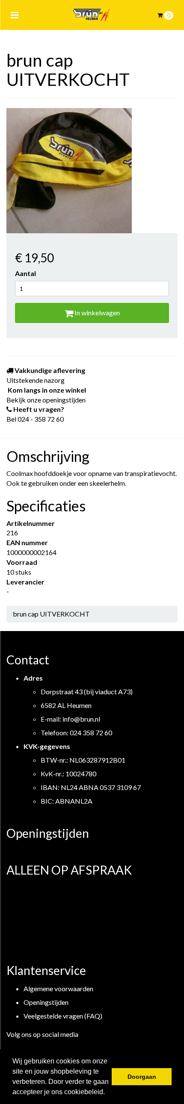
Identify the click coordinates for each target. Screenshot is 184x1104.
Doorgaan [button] (142, 1076)
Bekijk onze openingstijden (46, 400)
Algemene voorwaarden (58, 988)
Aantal (25, 273)
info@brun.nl (81, 719)
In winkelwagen (96, 312)
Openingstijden (46, 1002)
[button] (108, 1093)
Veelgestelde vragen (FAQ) (63, 1016)
